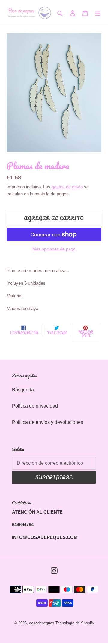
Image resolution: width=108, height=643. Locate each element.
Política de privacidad (35, 405)
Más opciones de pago (54, 249)
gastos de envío (67, 186)
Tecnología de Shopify (75, 623)
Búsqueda (23, 389)
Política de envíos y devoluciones (47, 422)
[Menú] (98, 13)
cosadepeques (41, 623)
